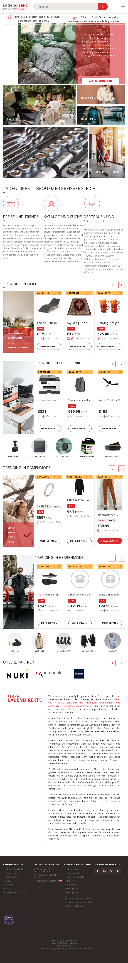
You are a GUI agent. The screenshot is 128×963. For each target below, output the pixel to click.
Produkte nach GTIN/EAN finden (47, 875)
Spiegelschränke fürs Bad (79, 902)
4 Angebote (75, 372)
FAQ (8, 888)
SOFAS (11, 342)
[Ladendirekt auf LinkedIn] (118, 871)
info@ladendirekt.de (64, 946)
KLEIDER (12, 532)
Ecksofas (71, 880)
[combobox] (65, 6)
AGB (8, 880)
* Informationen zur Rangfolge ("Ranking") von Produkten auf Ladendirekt (64, 948)
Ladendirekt (16, 7)
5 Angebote (44, 372)
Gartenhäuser (74, 869)
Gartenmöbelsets (75, 876)
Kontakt (9, 884)
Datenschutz (12, 876)
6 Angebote (73, 293)
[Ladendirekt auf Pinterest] (111, 871)
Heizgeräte (72, 892)
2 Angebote (104, 293)
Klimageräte (72, 888)
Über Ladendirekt (14, 869)
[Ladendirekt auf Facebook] (97, 871)
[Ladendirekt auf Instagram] (104, 871)
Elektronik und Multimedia (82, 702)
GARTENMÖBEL (15, 338)
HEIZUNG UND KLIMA (18, 347)
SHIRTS (11, 537)
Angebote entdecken (100, 81)
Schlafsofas (73, 884)
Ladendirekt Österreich (48, 880)
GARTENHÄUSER (15, 333)
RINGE (11, 542)
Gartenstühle (73, 873)
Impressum (11, 873)
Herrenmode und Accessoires (77, 705)
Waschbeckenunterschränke (77, 898)
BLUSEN (11, 528)
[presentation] (112, 285)
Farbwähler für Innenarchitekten (42, 870)
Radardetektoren (75, 906)
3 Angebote (104, 476)
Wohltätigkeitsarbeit (15, 892)
